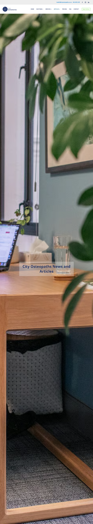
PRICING (64, 9)
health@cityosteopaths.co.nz (64, 2)
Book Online (86, 9)
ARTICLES (56, 9)
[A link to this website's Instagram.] (85, 2)
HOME (32, 9)
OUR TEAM (39, 9)
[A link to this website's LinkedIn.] (88, 2)
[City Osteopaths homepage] (11, 9)
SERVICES (48, 9)
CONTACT (76, 9)
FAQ (70, 9)
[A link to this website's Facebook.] (82, 2)
